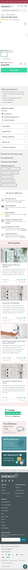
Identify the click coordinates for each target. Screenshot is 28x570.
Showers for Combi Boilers (11, 303)
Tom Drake (4, 317)
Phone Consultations (6, 505)
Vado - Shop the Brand (7, 177)
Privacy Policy (22, 560)
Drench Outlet (4, 516)
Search (3, 10)
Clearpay (3, 525)
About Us (3, 487)
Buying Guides (21, 279)
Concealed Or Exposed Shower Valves (12, 382)
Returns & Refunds (20, 493)
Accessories (4, 169)
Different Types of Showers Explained (11, 266)
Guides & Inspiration (9, 120)
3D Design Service (5, 502)
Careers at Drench (5, 493)
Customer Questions (9, 147)
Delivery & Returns (8, 137)
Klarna (2, 522)
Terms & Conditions (14, 560)
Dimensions (9, 59)
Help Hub (18, 487)
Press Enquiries (4, 528)
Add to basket (18, 70)
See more (22, 237)
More (20, 202)
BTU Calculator (4, 510)
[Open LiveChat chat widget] (25, 566)
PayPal (2, 519)
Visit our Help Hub (6, 549)
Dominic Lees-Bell (6, 357)
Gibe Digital (8, 566)
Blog (2, 513)
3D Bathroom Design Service (11, 117)
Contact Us (18, 496)
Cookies (3, 563)
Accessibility (9, 563)
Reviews (4, 142)
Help (5, 110)
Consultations (7, 114)
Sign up (23, 539)
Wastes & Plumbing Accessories (9, 185)
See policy (8, 223)
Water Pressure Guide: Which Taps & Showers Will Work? (14, 342)
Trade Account (4, 508)
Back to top (14, 470)
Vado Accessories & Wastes (8, 181)
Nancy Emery (5, 279)
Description (6, 126)
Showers (3, 14)
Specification (6, 131)
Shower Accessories (10, 14)
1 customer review (15, 19)
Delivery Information (20, 490)
